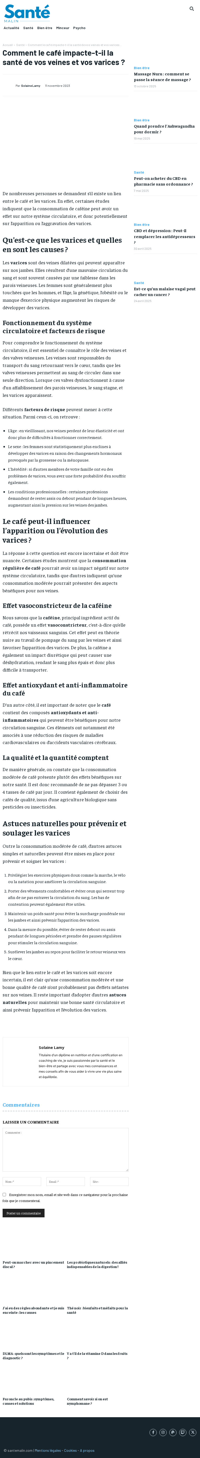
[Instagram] (163, 1432)
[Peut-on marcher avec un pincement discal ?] (33, 1244)
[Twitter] (192, 1432)
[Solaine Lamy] (9, 85)
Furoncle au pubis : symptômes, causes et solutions (28, 1401)
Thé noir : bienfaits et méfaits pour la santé (97, 1310)
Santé (20, 45)
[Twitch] (182, 1432)
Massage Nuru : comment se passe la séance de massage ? (162, 76)
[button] (191, 8)
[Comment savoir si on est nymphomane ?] (98, 1380)
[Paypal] (173, 1432)
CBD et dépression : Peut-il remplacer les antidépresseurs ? (164, 236)
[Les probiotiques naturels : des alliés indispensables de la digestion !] (98, 1244)
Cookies (70, 1450)
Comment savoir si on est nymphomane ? (87, 1401)
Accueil (8, 45)
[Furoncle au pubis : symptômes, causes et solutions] (33, 1380)
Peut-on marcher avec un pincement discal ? (33, 1264)
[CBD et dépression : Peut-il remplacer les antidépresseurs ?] (165, 209)
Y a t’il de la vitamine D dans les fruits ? (97, 1355)
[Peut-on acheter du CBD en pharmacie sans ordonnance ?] (165, 156)
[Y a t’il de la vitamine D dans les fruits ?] (98, 1335)
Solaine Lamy (30, 85)
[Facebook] (153, 1432)
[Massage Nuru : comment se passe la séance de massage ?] (165, 52)
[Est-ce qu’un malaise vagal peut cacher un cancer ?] (165, 267)
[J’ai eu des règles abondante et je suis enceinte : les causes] (33, 1289)
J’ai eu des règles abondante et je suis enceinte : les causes (33, 1310)
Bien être (141, 68)
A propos (87, 1450)
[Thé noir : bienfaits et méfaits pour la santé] (98, 1289)
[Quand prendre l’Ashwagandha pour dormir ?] (165, 104)
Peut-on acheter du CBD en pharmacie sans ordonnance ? (163, 180)
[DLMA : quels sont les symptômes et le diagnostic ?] (33, 1335)
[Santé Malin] (27, 13)
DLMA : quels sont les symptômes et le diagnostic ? (33, 1355)
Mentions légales (48, 1450)
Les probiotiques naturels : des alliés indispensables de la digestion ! (97, 1264)
